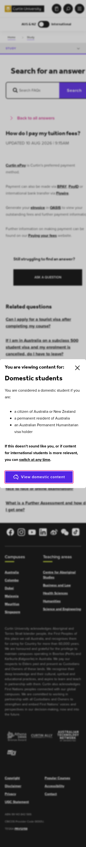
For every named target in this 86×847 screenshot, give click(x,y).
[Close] (77, 368)
